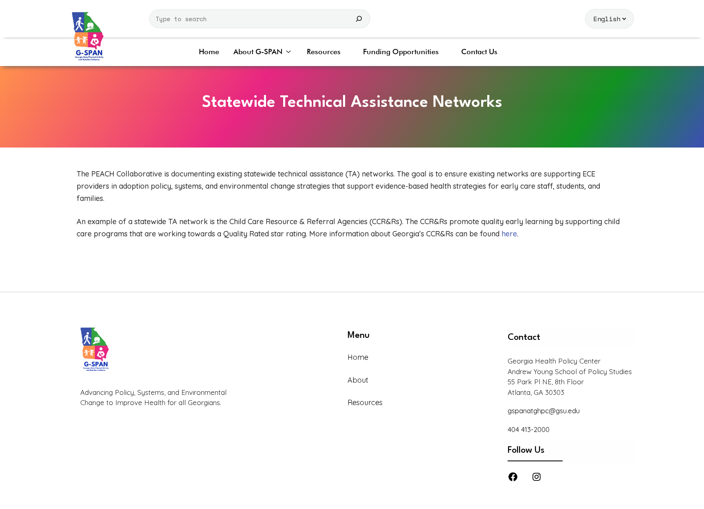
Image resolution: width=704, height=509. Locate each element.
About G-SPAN (257, 51)
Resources (324, 51)
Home (209, 51)
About (358, 380)
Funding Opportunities (401, 51)
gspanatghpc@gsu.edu (544, 410)
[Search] (359, 19)
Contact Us (479, 51)
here (509, 233)
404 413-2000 (529, 429)
